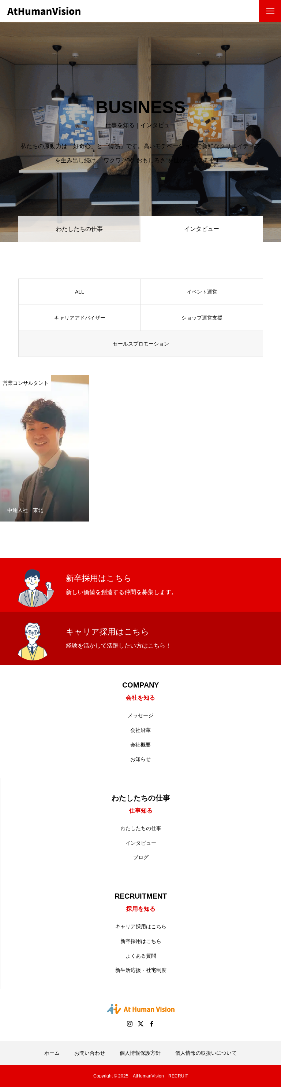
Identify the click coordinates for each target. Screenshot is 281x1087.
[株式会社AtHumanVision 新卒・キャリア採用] (43, 11)
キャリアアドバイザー (79, 318)
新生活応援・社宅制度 (140, 970)
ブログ (141, 857)
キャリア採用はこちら (140, 926)
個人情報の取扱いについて (206, 1053)
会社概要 (140, 745)
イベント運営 (202, 292)
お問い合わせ (89, 1053)
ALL (79, 292)
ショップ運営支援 (201, 318)
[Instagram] (129, 1023)
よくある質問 (140, 956)
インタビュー (140, 843)
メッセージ (140, 715)
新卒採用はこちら (140, 941)
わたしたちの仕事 (79, 229)
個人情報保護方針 (140, 1053)
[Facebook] (151, 1023)
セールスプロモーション (141, 344)
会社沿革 (140, 730)
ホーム (52, 1053)
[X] (140, 1023)
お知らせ (140, 759)
